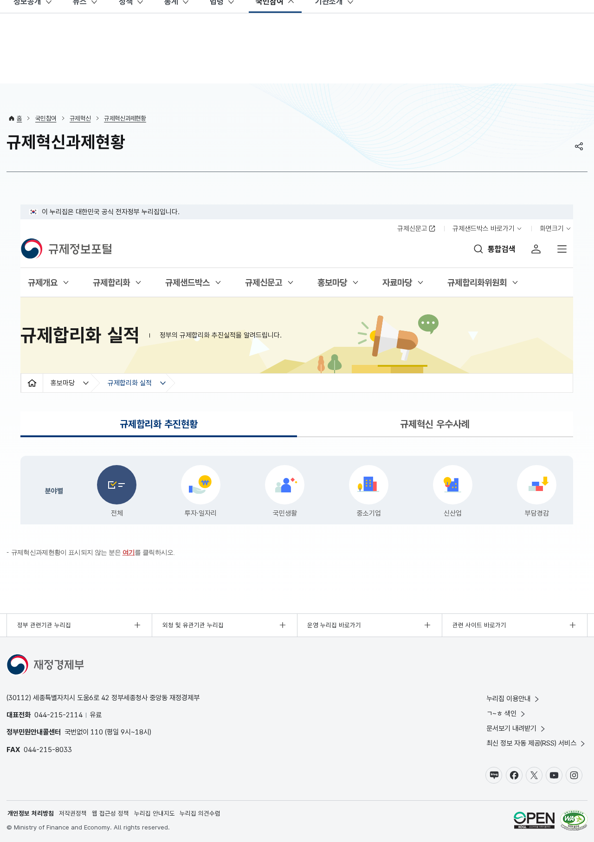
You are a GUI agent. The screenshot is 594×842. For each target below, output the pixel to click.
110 (96, 731)
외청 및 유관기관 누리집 (193, 625)
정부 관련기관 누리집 (44, 625)
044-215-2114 (58, 714)
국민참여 (45, 118)
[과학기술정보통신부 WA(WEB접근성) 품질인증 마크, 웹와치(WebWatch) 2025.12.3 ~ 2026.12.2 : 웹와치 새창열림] (574, 821)
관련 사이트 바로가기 (479, 625)
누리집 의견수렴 (200, 813)
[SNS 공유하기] (579, 146)
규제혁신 (80, 118)
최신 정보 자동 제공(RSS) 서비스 (531, 743)
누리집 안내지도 (154, 813)
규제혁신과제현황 (125, 118)
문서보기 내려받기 (511, 728)
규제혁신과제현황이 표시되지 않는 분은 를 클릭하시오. (93, 552)
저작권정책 (73, 813)
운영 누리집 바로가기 (334, 625)
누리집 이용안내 (508, 698)
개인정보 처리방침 (30, 813)
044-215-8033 (48, 749)
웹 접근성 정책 (110, 813)
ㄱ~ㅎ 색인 (501, 713)
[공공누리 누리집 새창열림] (534, 821)
